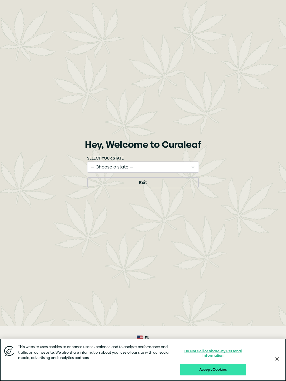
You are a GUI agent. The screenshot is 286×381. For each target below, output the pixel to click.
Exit (143, 182)
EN (147, 338)
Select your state (105, 158)
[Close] (277, 359)
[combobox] (143, 167)
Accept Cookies (213, 369)
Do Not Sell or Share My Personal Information (213, 353)
